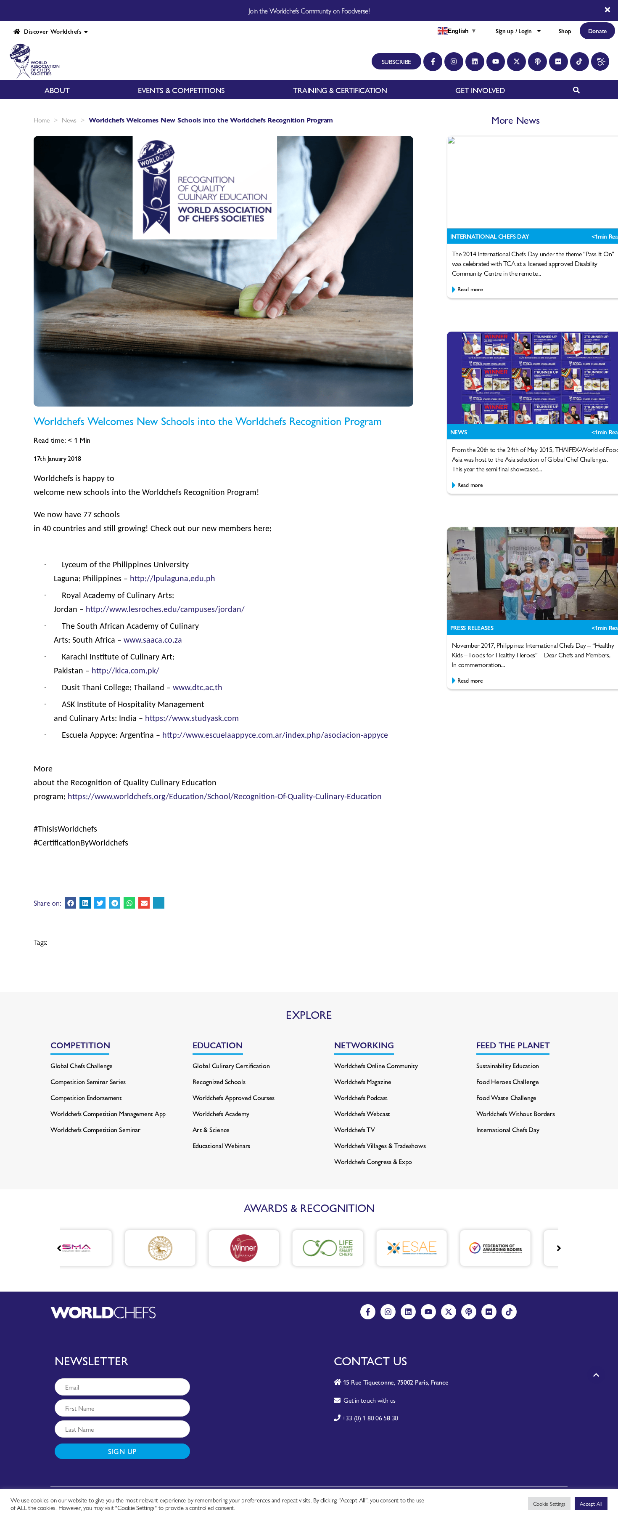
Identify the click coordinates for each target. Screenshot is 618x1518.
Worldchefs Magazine (362, 1081)
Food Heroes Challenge (507, 1081)
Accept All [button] (591, 1503)
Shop (565, 31)
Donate (597, 31)
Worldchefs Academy (221, 1113)
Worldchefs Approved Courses (234, 1097)
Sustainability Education (507, 1065)
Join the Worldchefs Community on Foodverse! (309, 10)
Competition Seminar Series (88, 1081)
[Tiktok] (579, 61)
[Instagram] (453, 61)
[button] (70, 903)
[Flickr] (558, 61)
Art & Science (211, 1129)
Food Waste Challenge (506, 1097)
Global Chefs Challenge (81, 1065)
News (69, 120)
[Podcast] (537, 61)
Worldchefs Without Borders (515, 1113)
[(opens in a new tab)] (110, 1248)
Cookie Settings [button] (549, 1503)
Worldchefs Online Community (376, 1065)
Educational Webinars (222, 1145)
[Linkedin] (474, 61)
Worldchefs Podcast (361, 1097)
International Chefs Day (507, 1129)
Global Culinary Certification (231, 1065)
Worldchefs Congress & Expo (373, 1161)
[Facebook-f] (432, 61)
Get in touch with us (368, 1400)
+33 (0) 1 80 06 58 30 (370, 1417)
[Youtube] (495, 61)
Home (42, 120)
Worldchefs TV (354, 1129)
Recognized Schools (219, 1081)
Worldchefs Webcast (362, 1113)
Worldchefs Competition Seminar (95, 1129)
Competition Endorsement (86, 1097)
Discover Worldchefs (51, 31)
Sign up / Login (514, 31)
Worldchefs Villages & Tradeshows (379, 1145)
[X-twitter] (516, 61)
